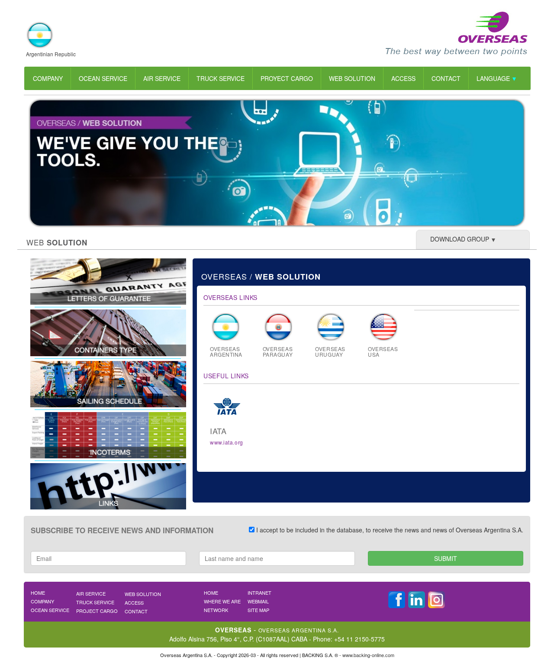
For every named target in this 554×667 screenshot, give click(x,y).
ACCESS (403, 78)
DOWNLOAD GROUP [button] (459, 239)
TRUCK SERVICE (220, 78)
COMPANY (48, 78)
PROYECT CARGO (287, 78)
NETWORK (216, 609)
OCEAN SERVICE (103, 78)
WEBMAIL (258, 601)
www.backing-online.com (368, 654)
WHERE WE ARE (222, 601)
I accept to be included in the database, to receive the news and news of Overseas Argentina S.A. (388, 529)
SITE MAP (258, 609)
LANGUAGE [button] (494, 78)
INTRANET (259, 592)
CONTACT (446, 78)
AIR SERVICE (161, 78)
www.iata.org (226, 442)
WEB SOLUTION (352, 78)
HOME (38, 592)
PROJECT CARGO (97, 610)
